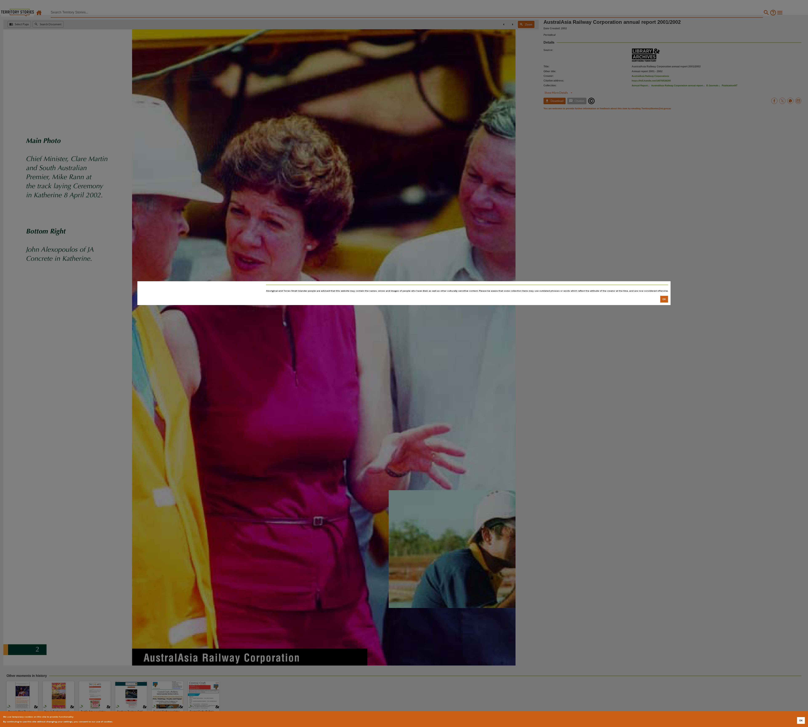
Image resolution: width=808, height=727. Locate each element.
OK (664, 299)
